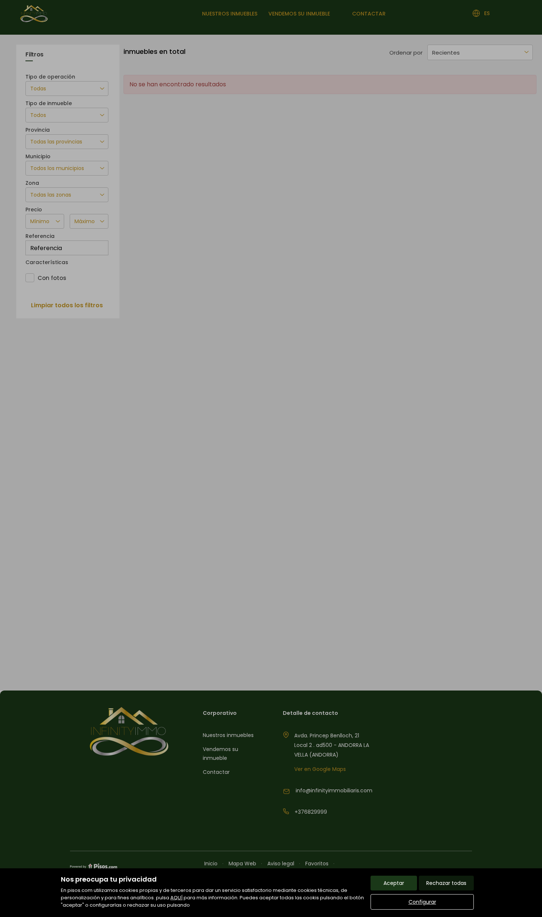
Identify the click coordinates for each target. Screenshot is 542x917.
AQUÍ (176, 897)
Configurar (422, 902)
